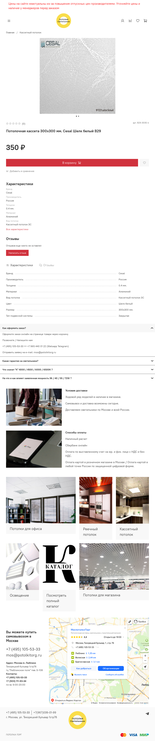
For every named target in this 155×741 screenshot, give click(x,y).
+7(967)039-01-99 (44, 712)
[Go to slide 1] (76, 116)
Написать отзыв (17, 252)
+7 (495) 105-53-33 (23, 649)
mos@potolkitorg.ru (24, 655)
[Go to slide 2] (78, 116)
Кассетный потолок (30, 32)
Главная (10, 32)
